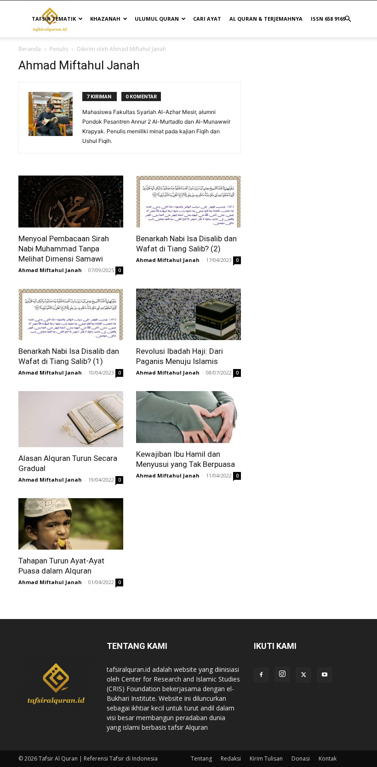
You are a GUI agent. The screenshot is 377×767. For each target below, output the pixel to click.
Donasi (300, 758)
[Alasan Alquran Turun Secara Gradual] (70, 419)
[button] (348, 19)
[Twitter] (303, 675)
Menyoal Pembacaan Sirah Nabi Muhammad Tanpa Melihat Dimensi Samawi (63, 248)
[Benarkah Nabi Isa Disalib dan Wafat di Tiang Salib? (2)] (188, 201)
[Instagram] (282, 674)
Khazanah (105, 18)
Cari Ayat (207, 18)
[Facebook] (261, 675)
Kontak (328, 758)
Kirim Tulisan (266, 758)
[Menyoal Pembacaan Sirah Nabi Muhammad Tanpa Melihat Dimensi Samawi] (70, 201)
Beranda (29, 49)
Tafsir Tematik (54, 18)
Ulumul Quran (157, 18)
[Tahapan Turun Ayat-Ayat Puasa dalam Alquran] (70, 524)
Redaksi (231, 758)
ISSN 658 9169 (328, 18)
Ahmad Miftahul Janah (50, 270)
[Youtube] (324, 675)
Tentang (201, 758)
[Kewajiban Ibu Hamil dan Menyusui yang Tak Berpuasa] (188, 417)
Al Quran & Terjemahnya (266, 18)
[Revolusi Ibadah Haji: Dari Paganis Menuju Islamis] (188, 315)
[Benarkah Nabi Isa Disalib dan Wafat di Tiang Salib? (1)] (70, 315)
